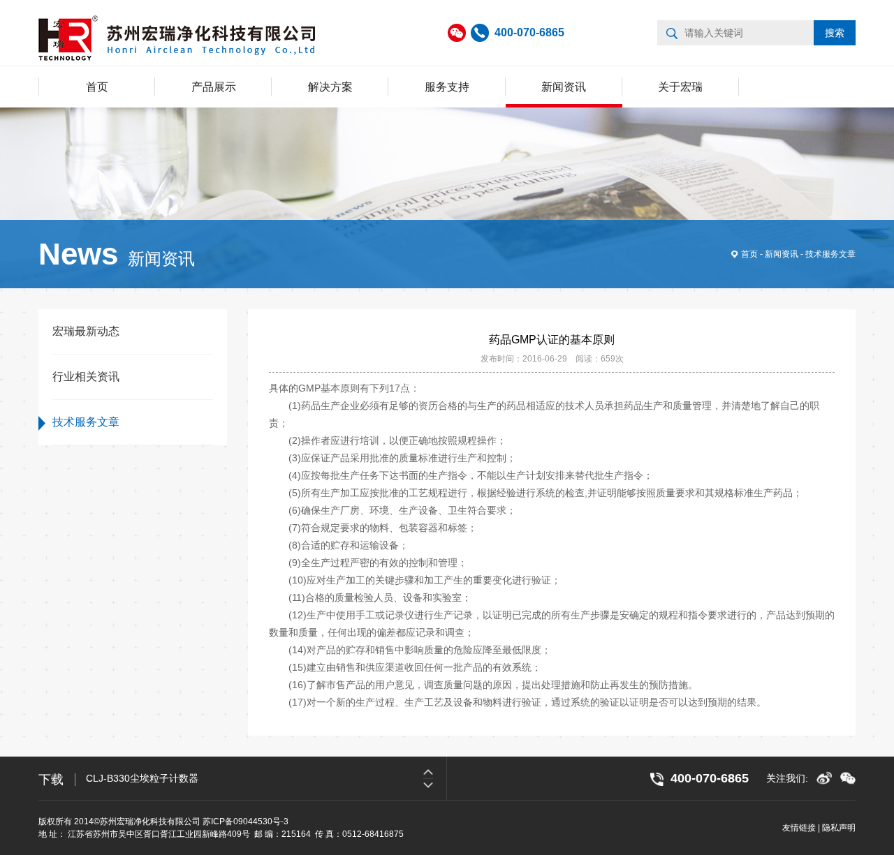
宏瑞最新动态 (85, 331)
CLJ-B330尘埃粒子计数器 (142, 778)
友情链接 (799, 828)
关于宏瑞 (680, 87)
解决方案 (330, 87)
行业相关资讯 (85, 376)
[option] (266, 778)
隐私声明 (839, 828)
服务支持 (447, 87)
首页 (97, 87)
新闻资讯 (563, 87)
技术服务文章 (830, 254)
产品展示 (213, 87)
